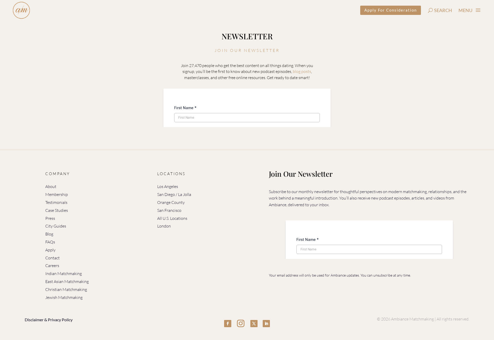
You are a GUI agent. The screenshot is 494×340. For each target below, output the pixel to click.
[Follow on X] (254, 323)
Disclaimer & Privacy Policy (49, 319)
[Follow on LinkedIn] (266, 323)
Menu (465, 10)
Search (443, 10)
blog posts (302, 71)
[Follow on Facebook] (227, 323)
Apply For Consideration (390, 10)
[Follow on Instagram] (240, 323)
